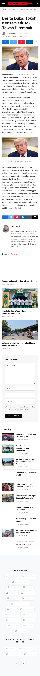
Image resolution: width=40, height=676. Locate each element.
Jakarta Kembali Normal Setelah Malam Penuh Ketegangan (25, 461)
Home (4, 9)
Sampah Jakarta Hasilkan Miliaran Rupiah (19, 281)
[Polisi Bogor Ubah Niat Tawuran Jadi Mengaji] (8, 487)
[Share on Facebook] (5, 42)
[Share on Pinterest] (21, 42)
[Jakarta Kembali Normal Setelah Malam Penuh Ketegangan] (20, 330)
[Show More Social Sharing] (36, 42)
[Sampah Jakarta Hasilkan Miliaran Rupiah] (20, 268)
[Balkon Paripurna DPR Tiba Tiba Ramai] (8, 510)
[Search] (37, 3)
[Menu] (3, 3)
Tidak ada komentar (10, 36)
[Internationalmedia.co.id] (21, 3)
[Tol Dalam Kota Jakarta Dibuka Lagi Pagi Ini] (8, 544)
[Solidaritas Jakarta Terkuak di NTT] (8, 475)
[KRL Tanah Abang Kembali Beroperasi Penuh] (8, 533)
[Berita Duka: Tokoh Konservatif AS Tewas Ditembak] (20, 58)
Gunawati (12, 33)
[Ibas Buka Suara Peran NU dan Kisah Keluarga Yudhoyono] (20, 298)
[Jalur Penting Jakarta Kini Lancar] (8, 521)
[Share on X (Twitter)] (13, 42)
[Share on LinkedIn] (29, 42)
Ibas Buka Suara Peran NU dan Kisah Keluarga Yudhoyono (17, 312)
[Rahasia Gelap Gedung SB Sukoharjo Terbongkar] (8, 498)
